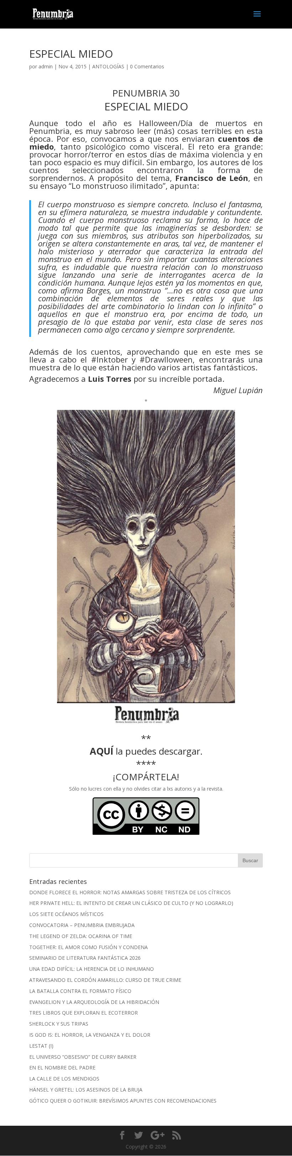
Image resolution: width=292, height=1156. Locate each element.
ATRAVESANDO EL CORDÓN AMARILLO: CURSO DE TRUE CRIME (105, 980)
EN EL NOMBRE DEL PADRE (62, 1067)
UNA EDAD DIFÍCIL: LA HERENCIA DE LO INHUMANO (91, 968)
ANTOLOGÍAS (108, 66)
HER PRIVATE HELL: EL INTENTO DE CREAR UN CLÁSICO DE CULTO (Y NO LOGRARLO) (131, 903)
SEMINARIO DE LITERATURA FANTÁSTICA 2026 (85, 957)
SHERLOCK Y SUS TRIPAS (58, 1023)
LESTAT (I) (41, 1045)
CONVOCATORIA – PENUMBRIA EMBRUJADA (82, 925)
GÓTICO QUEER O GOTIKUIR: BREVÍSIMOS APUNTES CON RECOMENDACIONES (123, 1100)
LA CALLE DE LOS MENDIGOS (64, 1078)
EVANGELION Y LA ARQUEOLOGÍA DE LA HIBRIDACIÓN (94, 1002)
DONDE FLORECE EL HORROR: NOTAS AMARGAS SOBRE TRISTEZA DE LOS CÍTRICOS (130, 892)
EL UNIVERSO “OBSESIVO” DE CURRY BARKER (82, 1056)
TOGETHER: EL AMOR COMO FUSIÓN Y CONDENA (88, 947)
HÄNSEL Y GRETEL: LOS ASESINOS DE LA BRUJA (85, 1089)
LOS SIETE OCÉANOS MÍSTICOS (66, 914)
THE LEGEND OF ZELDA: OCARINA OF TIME (80, 936)
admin (45, 66)
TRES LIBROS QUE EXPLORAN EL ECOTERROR (83, 1012)
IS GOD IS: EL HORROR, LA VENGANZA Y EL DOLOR (89, 1034)
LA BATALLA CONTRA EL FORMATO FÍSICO (80, 991)
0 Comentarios (147, 66)
